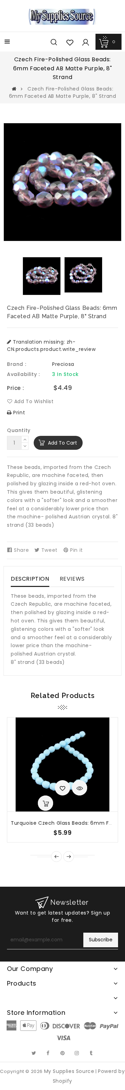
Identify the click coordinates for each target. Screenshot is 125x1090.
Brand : (16, 364)
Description (30, 579)
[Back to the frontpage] (14, 88)
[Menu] (7, 42)
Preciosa (63, 364)
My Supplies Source (69, 1071)
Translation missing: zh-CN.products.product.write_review (51, 345)
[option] (42, 276)
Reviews (72, 579)
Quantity (19, 430)
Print (18, 412)
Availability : (23, 374)
